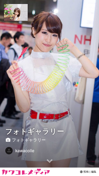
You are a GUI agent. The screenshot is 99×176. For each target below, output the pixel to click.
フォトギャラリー (34, 131)
